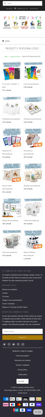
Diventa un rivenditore (9, 289)
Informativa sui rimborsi (23, 360)
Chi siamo (5, 296)
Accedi (9, 9)
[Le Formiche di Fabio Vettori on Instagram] (22, 344)
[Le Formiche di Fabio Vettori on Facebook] (9, 344)
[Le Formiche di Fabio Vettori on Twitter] (4, 344)
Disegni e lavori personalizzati (12, 300)
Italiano (21, 381)
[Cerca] (5, 3)
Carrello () (22, 9)
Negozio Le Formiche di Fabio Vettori (14, 307)
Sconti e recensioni (8, 304)
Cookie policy (22, 374)
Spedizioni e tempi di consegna (22, 351)
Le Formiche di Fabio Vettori (25, 387)
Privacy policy (22, 370)
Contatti (5, 293)
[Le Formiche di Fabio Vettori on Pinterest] (18, 344)
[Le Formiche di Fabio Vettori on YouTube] (13, 344)
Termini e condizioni (22, 365)
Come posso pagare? (22, 356)
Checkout (34, 9)
